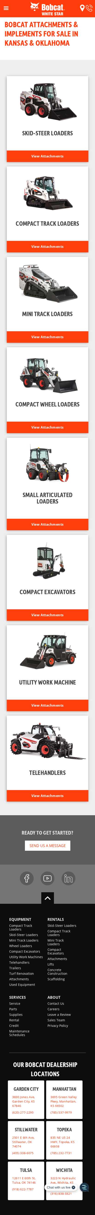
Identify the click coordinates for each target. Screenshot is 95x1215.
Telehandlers (19, 962)
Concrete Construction (57, 972)
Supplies (16, 1014)
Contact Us (56, 1003)
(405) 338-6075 (22, 1153)
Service (14, 1003)
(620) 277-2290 (22, 1112)
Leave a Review (59, 1014)
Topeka (64, 1129)
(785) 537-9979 (61, 1112)
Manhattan (64, 1088)
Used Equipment (22, 984)
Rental (14, 1020)
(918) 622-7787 (22, 1189)
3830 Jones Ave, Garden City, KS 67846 (23, 1101)
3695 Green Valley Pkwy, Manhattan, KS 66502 (63, 1101)
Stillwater (26, 1129)
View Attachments (47, 156)
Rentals (56, 919)
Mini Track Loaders (24, 940)
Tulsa (26, 1170)
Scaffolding (56, 979)
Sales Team (56, 1020)
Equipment (20, 919)
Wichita (64, 1170)
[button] (82, 8)
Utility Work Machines (26, 957)
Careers (53, 1009)
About (54, 997)
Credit (14, 1025)
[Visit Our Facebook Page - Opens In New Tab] (27, 878)
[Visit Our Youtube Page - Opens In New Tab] (47, 878)
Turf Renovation (21, 973)
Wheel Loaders (20, 946)
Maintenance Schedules (19, 1033)
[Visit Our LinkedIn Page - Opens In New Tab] (68, 878)
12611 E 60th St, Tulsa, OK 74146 (24, 1180)
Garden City (26, 1088)
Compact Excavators (24, 951)
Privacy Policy (58, 1025)
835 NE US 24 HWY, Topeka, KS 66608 (62, 1141)
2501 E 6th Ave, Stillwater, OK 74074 (23, 1141)
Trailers (15, 968)
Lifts (51, 964)
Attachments (19, 979)
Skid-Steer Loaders (23, 935)
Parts (13, 1009)
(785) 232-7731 (61, 1153)
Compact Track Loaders (20, 927)
